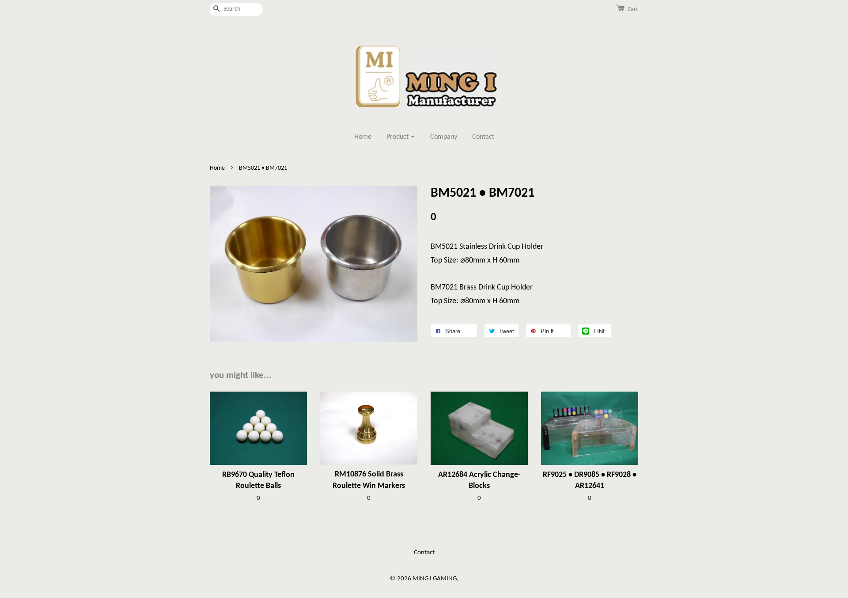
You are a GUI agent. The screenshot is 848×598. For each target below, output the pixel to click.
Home (362, 137)
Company (443, 137)
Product (398, 137)
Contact (483, 137)
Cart (633, 9)
